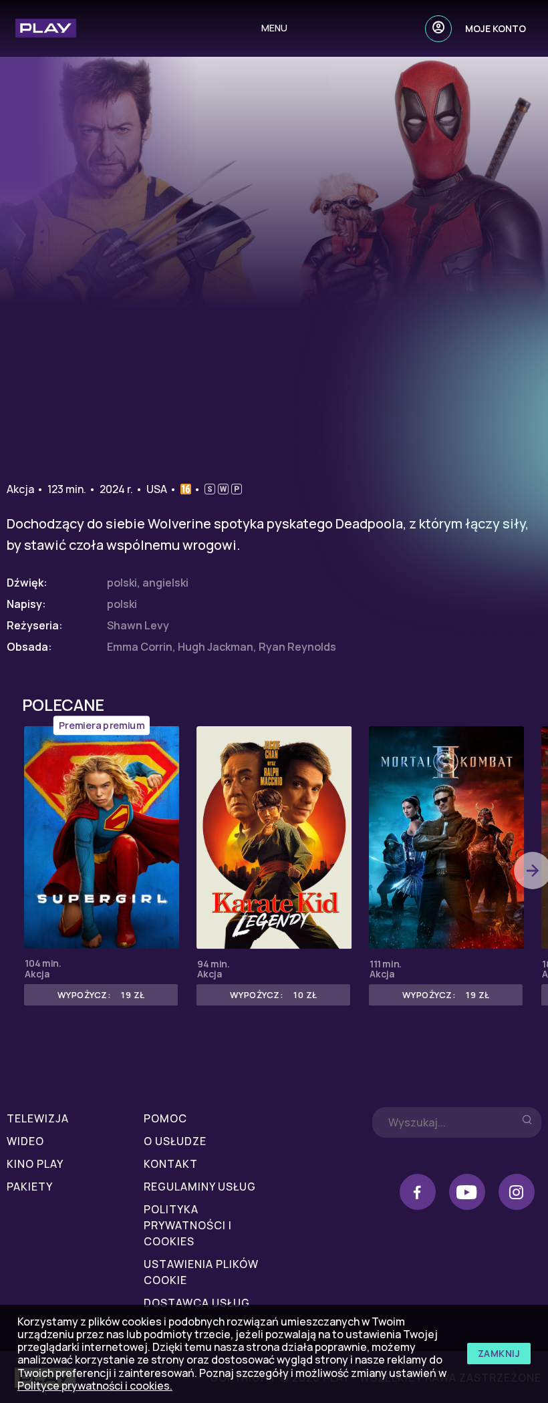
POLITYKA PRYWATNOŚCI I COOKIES (188, 1225)
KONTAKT (171, 1163)
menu (274, 27)
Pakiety (30, 1186)
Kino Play (35, 1163)
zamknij (499, 1353)
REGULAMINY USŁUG (200, 1186)
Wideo (25, 1141)
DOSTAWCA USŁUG (197, 1302)
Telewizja (38, 1118)
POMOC (165, 1118)
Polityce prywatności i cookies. (94, 1385)
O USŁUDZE (175, 1141)
